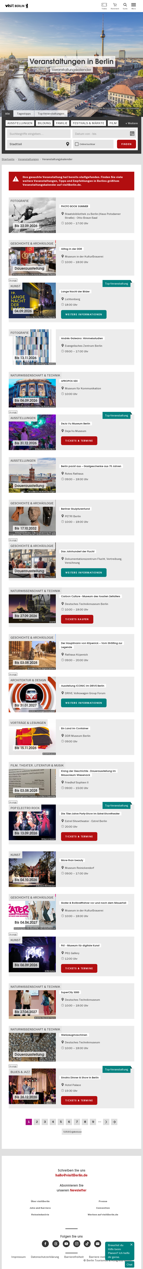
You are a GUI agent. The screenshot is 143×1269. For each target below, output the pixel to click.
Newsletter (78, 1190)
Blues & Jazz (20, 1072)
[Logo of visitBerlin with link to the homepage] (16, 6)
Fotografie (19, 201)
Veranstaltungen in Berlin (72, 61)
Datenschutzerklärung (45, 1257)
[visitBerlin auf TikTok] (87, 1243)
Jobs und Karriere (40, 1207)
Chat (130, 1264)
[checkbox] (20, 123)
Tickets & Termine (79, 440)
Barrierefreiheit (74, 1257)
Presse (103, 1201)
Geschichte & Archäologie (32, 243)
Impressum (18, 1257)
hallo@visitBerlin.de (71, 1175)
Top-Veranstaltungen (51, 113)
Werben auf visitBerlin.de (103, 1214)
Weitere (133, 123)
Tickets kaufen (77, 619)
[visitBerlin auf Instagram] (76, 1243)
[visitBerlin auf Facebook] (45, 1243)
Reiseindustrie (40, 1214)
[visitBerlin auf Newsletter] (97, 1243)
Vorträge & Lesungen (28, 723)
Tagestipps (24, 113)
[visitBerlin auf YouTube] (66, 1243)
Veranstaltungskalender (71, 69)
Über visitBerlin (40, 1201)
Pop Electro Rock (25, 808)
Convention (103, 1207)
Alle (7, 113)
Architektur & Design (28, 680)
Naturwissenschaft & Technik (35, 375)
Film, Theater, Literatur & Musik (37, 765)
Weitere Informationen (83, 314)
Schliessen (131, 1244)
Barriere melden (99, 1257)
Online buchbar (87, 144)
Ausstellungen (23, 418)
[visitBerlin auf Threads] (55, 1243)
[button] (115, 6)
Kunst (15, 286)
